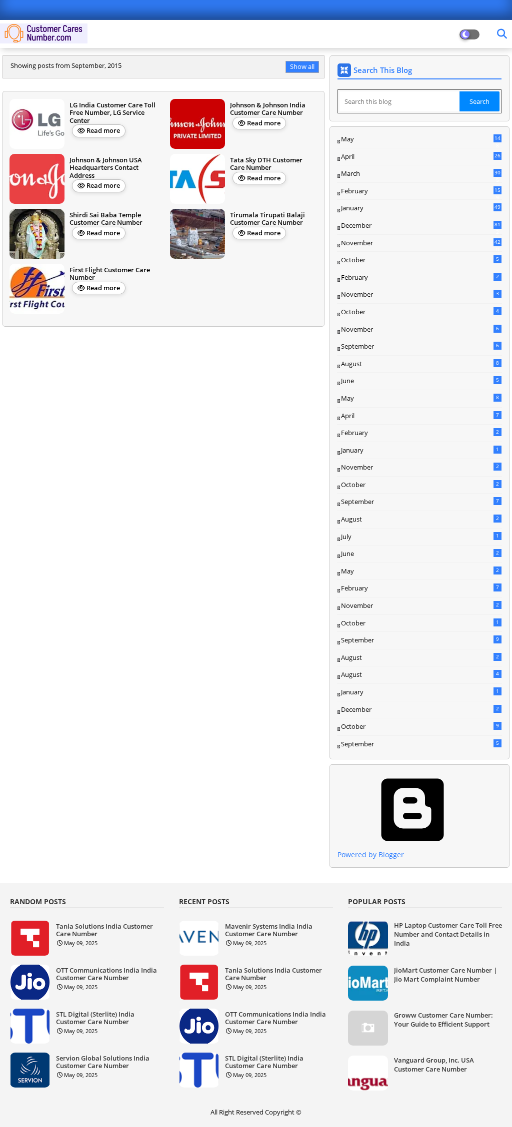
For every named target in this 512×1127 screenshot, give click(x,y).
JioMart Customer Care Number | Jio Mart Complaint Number (445, 975)
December (420, 226)
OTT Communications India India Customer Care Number (106, 974)
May (420, 139)
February (420, 191)
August (420, 363)
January (420, 207)
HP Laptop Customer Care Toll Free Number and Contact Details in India (448, 934)
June (420, 380)
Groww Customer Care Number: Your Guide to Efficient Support (443, 1020)
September (420, 346)
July (420, 536)
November (420, 243)
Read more (103, 130)
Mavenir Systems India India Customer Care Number (268, 930)
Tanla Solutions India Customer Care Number (104, 930)
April (420, 156)
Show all (302, 66)
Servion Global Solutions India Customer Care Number (103, 1062)
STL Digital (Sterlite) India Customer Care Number (95, 1018)
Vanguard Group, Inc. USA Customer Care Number (434, 1065)
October (420, 259)
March (420, 174)
